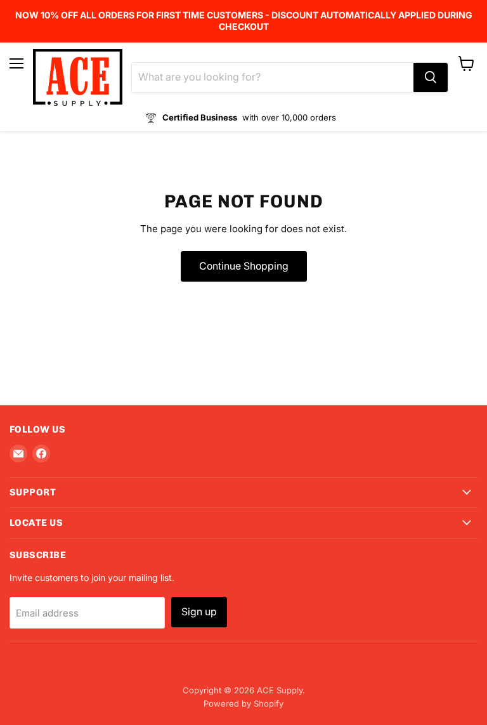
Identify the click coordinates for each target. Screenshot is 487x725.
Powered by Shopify (243, 703)
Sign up (199, 612)
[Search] (430, 77)
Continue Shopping (244, 266)
